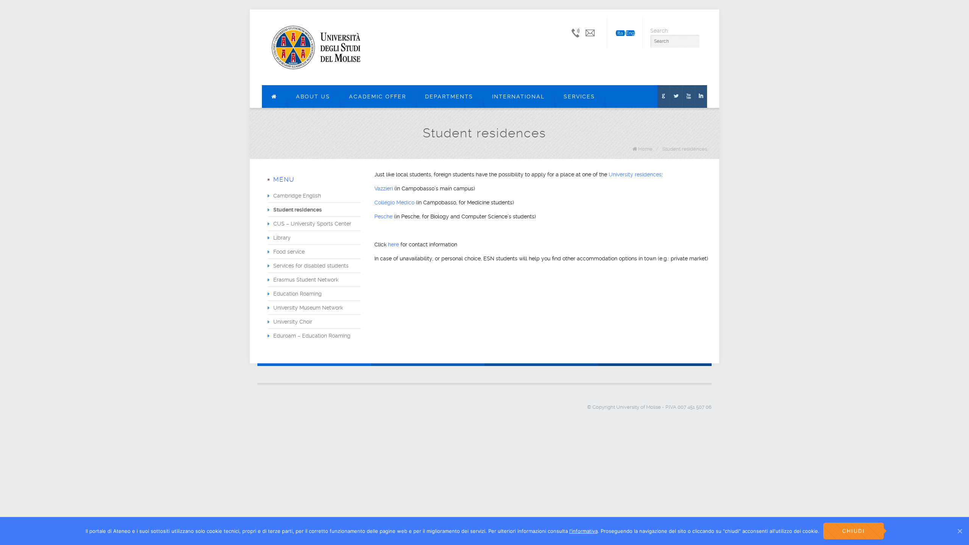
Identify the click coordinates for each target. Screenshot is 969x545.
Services (579, 96)
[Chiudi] (959, 531)
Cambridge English (297, 196)
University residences (635, 174)
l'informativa (583, 531)
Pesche (384, 216)
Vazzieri (384, 188)
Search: (659, 31)
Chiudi (853, 531)
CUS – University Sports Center (312, 224)
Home (645, 149)
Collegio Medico (394, 202)
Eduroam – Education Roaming (312, 336)
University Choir (292, 322)
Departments (449, 96)
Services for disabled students (311, 266)
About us (313, 96)
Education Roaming (297, 294)
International (518, 96)
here (394, 244)
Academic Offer (377, 96)
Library (282, 238)
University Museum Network (308, 308)
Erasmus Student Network (305, 280)
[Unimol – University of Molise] (316, 47)
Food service (289, 252)
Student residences (684, 149)
